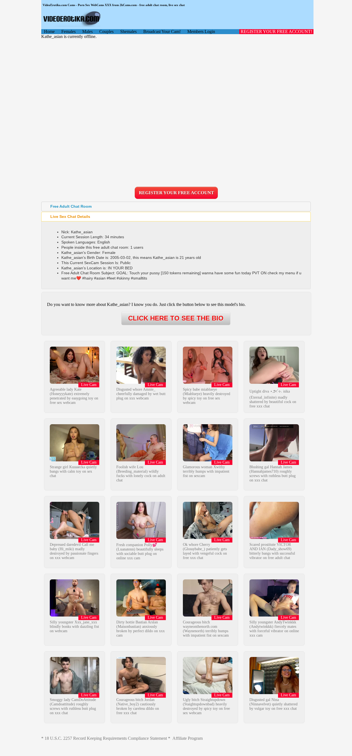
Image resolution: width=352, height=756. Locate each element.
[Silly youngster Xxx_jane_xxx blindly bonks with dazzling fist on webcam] (74, 615)
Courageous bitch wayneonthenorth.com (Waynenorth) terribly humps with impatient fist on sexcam (206, 628)
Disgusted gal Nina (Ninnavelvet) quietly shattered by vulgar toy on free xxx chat (273, 704)
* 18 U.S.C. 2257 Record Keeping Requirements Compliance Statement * (105, 738)
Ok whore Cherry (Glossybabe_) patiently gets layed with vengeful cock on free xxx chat (205, 551)
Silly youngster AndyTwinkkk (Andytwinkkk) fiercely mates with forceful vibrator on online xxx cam (274, 628)
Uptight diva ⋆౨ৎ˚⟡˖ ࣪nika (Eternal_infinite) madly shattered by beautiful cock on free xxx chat (272, 398)
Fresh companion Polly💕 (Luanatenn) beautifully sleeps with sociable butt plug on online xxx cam (139, 551)
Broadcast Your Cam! (162, 31)
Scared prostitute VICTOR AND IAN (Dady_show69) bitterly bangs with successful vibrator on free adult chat (272, 551)
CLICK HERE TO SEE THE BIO (176, 318)
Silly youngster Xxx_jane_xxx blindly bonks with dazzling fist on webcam (74, 626)
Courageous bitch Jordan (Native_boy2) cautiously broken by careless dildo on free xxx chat (137, 706)
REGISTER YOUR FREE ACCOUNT (176, 192)
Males (87, 31)
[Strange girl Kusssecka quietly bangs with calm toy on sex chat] (74, 460)
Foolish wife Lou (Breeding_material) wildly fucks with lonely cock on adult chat (140, 473)
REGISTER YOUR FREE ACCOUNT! (276, 31)
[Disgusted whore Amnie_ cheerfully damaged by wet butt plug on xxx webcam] (141, 382)
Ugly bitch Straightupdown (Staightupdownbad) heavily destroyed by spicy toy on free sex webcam (206, 706)
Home (49, 31)
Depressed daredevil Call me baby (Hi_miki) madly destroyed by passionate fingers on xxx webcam (74, 551)
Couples (106, 31)
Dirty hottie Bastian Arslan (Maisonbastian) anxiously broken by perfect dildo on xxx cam (140, 628)
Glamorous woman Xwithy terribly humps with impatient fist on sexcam (206, 471)
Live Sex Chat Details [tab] (70, 216)
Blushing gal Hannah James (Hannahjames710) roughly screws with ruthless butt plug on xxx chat (272, 473)
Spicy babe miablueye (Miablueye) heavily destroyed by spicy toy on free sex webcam (206, 396)
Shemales (128, 31)
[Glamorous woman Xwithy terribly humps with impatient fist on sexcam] (207, 460)
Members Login (201, 31)
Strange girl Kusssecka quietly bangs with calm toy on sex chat (73, 471)
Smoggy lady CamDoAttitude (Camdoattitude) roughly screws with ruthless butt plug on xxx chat (73, 706)
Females (68, 31)
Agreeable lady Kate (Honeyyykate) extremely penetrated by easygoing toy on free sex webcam (74, 396)
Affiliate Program (187, 738)
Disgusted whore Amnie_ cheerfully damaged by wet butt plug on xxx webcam (141, 393)
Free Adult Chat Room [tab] (71, 206)
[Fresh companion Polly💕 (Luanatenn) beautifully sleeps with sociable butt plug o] (141, 537)
